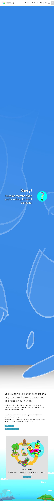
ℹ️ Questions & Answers (12, 429)
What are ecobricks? (30, 2)
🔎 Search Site (9, 425)
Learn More (27, 477)
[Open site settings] (52, 3)
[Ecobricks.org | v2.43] (7, 3)
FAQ (41, 2)
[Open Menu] (48, 3)
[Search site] (46, 3)
